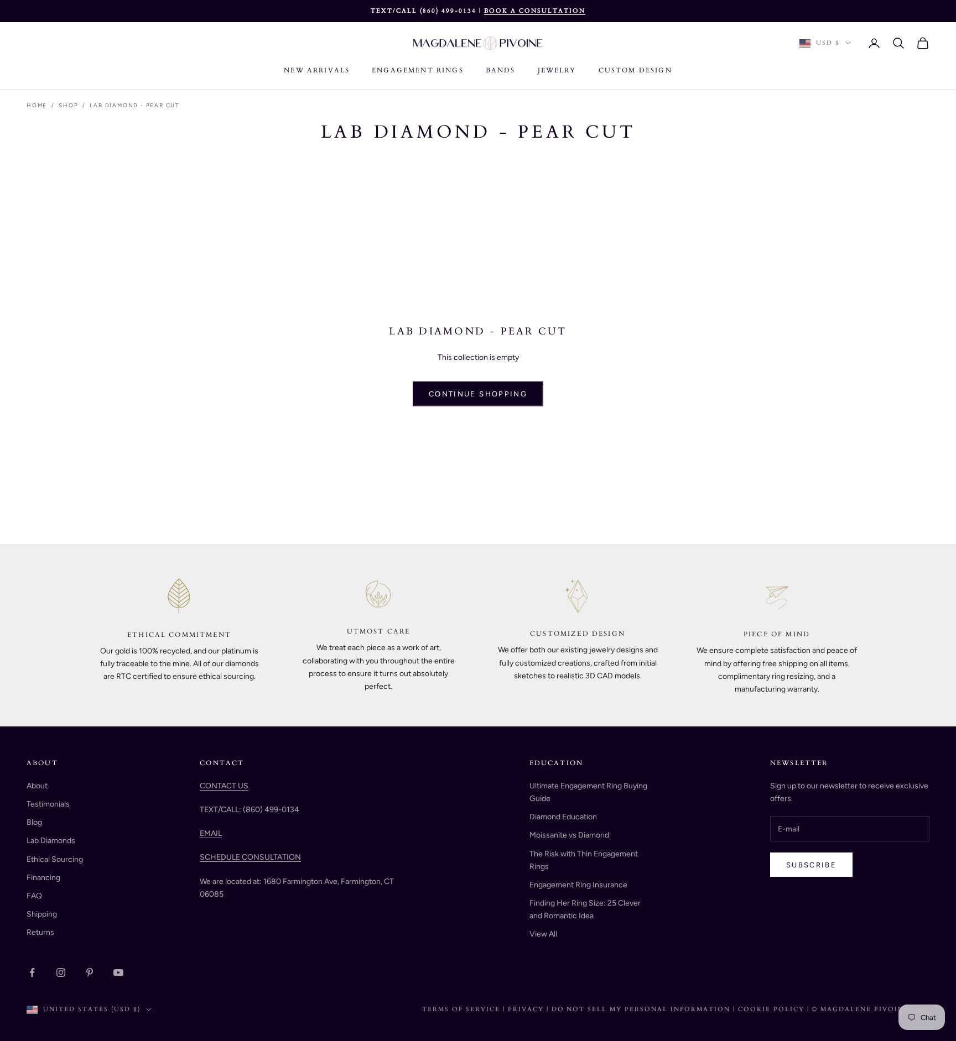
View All (543, 934)
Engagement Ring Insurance (578, 885)
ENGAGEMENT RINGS (418, 70)
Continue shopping (478, 394)
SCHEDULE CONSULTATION (250, 857)
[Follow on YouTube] (118, 972)
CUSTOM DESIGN (635, 70)
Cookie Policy (772, 1009)
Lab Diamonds (51, 840)
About (37, 786)
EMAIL (211, 833)
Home (37, 105)
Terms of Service (461, 1009)
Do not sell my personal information (642, 1009)
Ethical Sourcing (55, 859)
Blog (34, 822)
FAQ (34, 896)
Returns (40, 932)
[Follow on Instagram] (60, 972)
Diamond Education (563, 817)
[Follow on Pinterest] (89, 972)
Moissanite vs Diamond (569, 835)
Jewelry (557, 70)
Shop (68, 105)
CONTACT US (224, 786)
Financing (43, 877)
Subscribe (811, 865)
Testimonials (48, 804)
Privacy (526, 1009)
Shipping (42, 914)
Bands (501, 70)
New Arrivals (317, 70)
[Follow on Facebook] (32, 972)
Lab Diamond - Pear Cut (135, 105)
